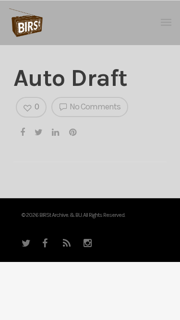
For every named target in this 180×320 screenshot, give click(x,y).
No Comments (94, 106)
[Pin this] (73, 132)
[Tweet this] (39, 132)
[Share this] (23, 132)
